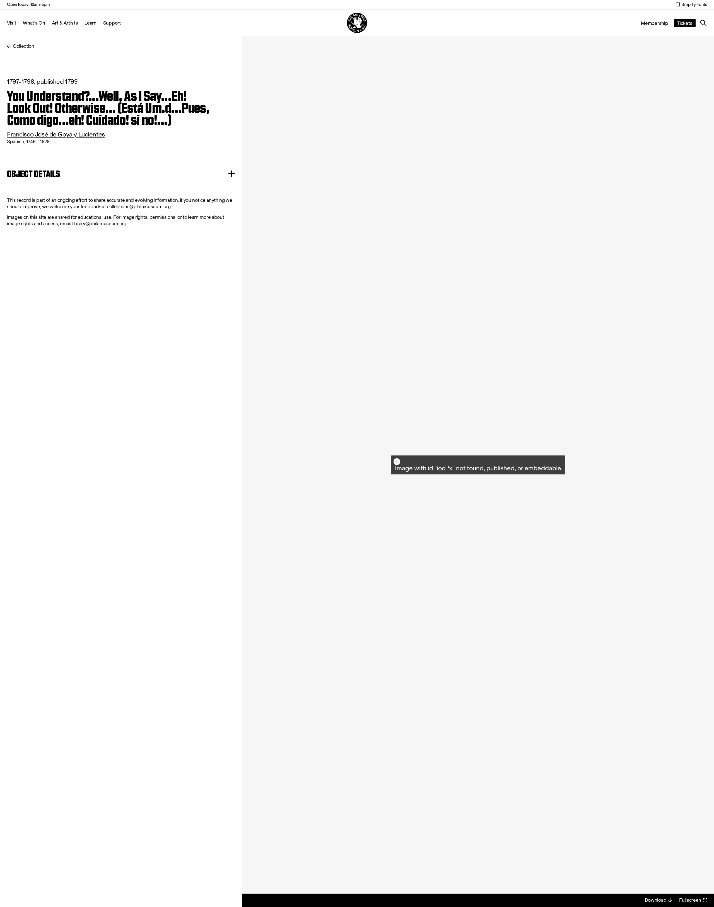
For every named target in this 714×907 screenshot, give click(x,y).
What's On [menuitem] (34, 23)
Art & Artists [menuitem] (65, 23)
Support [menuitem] (112, 23)
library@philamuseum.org (99, 223)
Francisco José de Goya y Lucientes (56, 134)
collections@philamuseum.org (138, 206)
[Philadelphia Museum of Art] (357, 23)
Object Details (33, 173)
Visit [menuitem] (11, 23)
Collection (23, 46)
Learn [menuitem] (90, 23)
